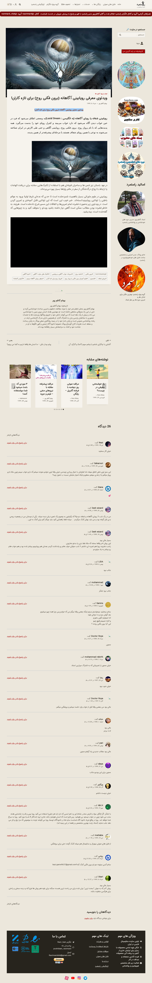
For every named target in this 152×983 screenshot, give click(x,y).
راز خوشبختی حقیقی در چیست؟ (98, 387)
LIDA (100, 561)
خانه (119, 4)
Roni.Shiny (100, 395)
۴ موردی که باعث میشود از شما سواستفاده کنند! (20, 389)
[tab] (63, 409)
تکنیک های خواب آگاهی (41, 274)
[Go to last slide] (104, 386)
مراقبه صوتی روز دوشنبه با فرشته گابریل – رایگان (72, 389)
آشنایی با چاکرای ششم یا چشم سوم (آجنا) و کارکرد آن (90, 342)
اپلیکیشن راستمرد (37, 4)
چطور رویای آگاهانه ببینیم (35, 279)
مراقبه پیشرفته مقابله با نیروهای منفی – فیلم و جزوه (46, 389)
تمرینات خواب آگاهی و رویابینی (62, 274)
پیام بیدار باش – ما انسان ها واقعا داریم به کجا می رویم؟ (29, 342)
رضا (101, 677)
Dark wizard (97, 508)
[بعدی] (13, 386)
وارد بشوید (88, 918)
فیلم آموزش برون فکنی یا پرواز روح (76, 279)
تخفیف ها (66, 4)
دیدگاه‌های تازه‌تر (13, 435)
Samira (99, 603)
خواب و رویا (104, 94)
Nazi (101, 442)
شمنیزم (92, 279)
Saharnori (98, 463)
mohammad (97, 582)
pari (101, 743)
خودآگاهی (26, 274)
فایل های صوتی (109, 4)
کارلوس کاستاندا (18, 279)
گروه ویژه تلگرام (53, 4)
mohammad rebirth (94, 657)
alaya (100, 764)
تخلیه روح (79, 274)
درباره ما (105, 961)
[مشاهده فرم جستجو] (20, 4)
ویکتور (100, 784)
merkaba (99, 835)
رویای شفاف (102, 279)
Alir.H (100, 805)
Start (100, 877)
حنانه (101, 719)
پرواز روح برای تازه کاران (54, 279)
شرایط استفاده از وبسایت (98, 946)
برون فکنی (89, 274)
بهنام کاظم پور (102, 103)
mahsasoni (23, 398)
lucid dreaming (101, 274)
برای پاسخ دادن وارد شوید (17, 442)
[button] (13, 4)
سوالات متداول (102, 951)
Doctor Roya (97, 636)
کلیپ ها (97, 94)
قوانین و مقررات (102, 941)
